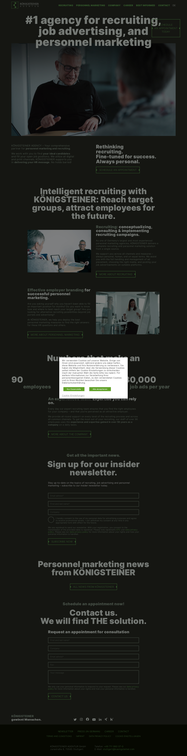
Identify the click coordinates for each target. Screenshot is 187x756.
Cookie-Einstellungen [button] (73, 395)
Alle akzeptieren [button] (100, 389)
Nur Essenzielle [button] (74, 389)
